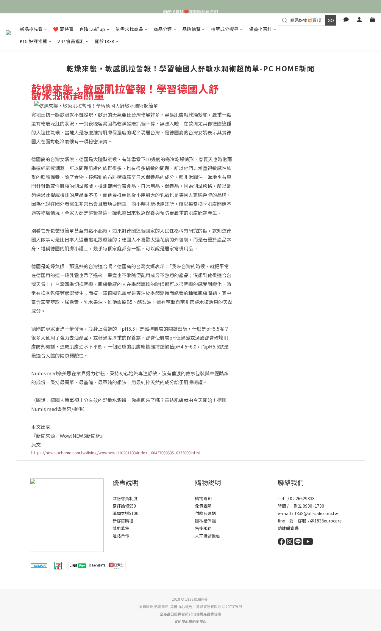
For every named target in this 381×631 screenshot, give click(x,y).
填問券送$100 (125, 513)
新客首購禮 (123, 521)
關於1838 (104, 41)
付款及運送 (205, 513)
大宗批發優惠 (207, 536)
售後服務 (203, 528)
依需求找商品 (129, 29)
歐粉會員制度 (125, 498)
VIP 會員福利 (71, 41)
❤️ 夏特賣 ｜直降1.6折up (79, 29)
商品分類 (163, 29)
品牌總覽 (191, 29)
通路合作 (121, 536)
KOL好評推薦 (33, 41)
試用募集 (121, 528)
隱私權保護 (205, 521)
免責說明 (203, 506)
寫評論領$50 (124, 506)
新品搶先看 (31, 29)
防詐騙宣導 (288, 528)
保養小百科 (260, 29)
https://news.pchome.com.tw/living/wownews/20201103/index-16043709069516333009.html (115, 453)
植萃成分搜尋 (225, 29)
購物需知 (203, 498)
